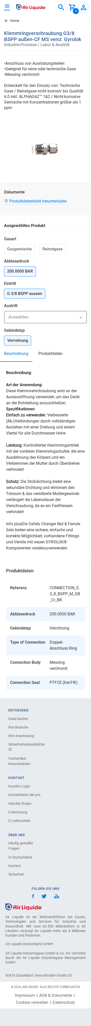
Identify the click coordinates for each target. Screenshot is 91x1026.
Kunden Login (19, 786)
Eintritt (10, 283)
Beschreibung (16, 353)
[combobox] (61, 7)
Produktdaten (50, 353)
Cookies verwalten (32, 1003)
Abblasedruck (16, 261)
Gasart (10, 239)
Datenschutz (64, 1003)
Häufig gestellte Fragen (20, 845)
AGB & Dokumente (55, 996)
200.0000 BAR (20, 271)
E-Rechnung (17, 812)
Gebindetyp (14, 330)
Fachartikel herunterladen (19, 761)
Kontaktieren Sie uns (24, 795)
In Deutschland (20, 857)
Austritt (10, 305)
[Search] (61, 7)
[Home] (23, 906)
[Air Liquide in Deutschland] (30, 7)
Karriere (14, 866)
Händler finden (19, 804)
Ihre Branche (18, 727)
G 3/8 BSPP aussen (24, 293)
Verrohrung (17, 340)
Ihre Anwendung (21, 736)
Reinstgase (52, 249)
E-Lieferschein (19, 821)
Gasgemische (19, 249)
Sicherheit (16, 874)
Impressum (25, 996)
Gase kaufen (18, 719)
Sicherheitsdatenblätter (26, 744)
